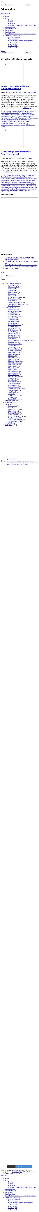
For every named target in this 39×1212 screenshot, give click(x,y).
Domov (7, 16)
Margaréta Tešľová (14, 363)
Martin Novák (12, 368)
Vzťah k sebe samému (15, 419)
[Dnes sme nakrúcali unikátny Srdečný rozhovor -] (19, 560)
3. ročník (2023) (13, 46)
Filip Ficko (11, 338)
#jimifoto (14, 116)
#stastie (11, 123)
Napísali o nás (9, 30)
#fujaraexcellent (5, 114)
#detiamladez (11, 178)
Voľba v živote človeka (11, 268)
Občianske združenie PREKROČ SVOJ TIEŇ (22, 25)
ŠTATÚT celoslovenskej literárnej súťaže (20, 40)
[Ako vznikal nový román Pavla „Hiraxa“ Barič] (19, 809)
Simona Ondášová (13, 382)
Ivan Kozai (11, 288)
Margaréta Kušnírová (14, 361)
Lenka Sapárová (13, 354)
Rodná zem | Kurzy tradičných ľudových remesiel (16, 152)
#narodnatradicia (23, 118)
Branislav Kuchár (13, 321)
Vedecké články (9, 423)
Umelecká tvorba (13, 418)
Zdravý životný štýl (14, 421)
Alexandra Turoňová (14, 316)
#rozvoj (28, 121)
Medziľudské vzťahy (14, 409)
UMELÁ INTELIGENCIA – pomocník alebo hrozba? (21, 265)
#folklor (24, 113)
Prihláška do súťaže (14, 37)
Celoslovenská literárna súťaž (13, 35)
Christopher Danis (13, 287)
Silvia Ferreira (12, 380)
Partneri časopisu (10, 27)
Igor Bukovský (12, 342)
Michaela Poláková (14, 373)
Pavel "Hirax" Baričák (15, 297)
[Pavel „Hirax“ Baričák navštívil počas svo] (19, 779)
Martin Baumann (13, 364)
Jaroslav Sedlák (13, 347)
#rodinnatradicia (13, 121)
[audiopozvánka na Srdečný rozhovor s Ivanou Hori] (19, 523)
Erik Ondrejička (13, 335)
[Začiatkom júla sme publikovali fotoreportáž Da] (19, 576)
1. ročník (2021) (13, 42)
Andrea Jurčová (13, 285)
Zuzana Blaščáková (14, 399)
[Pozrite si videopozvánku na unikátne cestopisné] (19, 544)
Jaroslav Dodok (13, 345)
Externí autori (11, 111)
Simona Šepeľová (13, 383)
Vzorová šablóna (13, 39)
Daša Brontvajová (13, 330)
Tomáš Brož (12, 392)
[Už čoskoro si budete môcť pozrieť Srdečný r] (19, 1056)
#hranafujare (31, 114)
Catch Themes (18, 1173)
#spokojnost (4, 123)
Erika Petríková (13, 337)
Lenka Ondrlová (13, 352)
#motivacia (14, 118)
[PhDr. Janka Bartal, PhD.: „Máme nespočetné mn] (19, 606)
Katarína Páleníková (14, 349)
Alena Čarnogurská (14, 311)
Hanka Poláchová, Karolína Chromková (20, 340)
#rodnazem (21, 121)
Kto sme (10, 20)
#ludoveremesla (5, 118)
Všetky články (14, 113)
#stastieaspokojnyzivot (20, 123)
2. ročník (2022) (13, 44)
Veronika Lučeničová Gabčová (17, 304)
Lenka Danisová (31, 92)
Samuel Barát (12, 378)
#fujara (29, 113)
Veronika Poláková (14, 306)
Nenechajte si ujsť (10, 32)
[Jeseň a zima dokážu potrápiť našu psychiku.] (19, 501)
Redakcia (29, 158)
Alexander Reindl (13, 314)
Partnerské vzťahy (13, 414)
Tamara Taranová (13, 387)
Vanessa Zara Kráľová (15, 395)
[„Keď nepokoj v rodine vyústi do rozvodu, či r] (19, 1106)
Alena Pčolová (12, 313)
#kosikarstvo (29, 182)
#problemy (4, 121)
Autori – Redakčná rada (12, 283)
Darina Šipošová (13, 328)
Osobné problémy (13, 413)
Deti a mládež (11, 175)
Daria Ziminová (13, 326)
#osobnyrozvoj (5, 120)
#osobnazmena (33, 118)
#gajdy (25, 114)
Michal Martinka (13, 295)
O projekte (11, 23)
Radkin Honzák (13, 299)
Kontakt (10, 22)
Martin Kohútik (13, 366)
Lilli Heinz (11, 356)
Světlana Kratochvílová (15, 302)
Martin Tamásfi (12, 369)
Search (3, 51)
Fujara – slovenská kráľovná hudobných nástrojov (15, 87)
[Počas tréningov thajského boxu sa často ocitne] (19, 874)
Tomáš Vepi (11, 394)
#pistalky (22, 185)
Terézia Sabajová (13, 390)
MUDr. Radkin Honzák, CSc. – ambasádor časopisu (20, 34)
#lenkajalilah (29, 116)
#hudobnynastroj (6, 116)
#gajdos (19, 114)
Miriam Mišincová (13, 375)
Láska (10, 407)
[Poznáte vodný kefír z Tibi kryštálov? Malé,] (19, 477)
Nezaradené (8, 402)
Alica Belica (12, 318)
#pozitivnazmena (15, 120)
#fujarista (13, 114)
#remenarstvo (23, 187)
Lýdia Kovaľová (13, 357)
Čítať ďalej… (27, 108)
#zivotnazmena (30, 125)
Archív (3, 276)
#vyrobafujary (15, 125)
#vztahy (23, 125)
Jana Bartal (11, 290)
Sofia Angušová (13, 385)
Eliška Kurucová (13, 333)
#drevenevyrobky (21, 178)
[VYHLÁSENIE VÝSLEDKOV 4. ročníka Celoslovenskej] (19, 704)
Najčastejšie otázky (10, 28)
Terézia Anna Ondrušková (16, 388)
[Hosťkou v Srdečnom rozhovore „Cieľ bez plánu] (19, 908)
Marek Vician (12, 359)
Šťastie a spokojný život (20, 177)
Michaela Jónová (13, 371)
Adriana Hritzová (13, 309)
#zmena (3, 126)
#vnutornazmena (6, 125)
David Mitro (12, 332)
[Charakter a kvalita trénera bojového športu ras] (19, 746)
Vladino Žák (12, 397)
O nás (6, 18)
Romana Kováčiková (14, 376)
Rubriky (27, 111)
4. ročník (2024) (13, 47)
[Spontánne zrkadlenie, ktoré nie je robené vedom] (19, 951)
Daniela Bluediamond (14, 325)
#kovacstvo (4, 184)
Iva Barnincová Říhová (15, 344)
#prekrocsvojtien (26, 120)
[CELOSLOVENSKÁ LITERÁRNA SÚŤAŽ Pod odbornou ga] (19, 839)
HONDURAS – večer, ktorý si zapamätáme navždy (20, 266)
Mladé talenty (12, 411)
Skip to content (5, 13)
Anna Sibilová (12, 319)
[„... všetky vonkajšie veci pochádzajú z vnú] (19, 1145)
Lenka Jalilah (20, 111)
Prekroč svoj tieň (17, 1172)
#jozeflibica (21, 116)
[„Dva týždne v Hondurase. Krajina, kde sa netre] (19, 651)
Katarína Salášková (14, 351)
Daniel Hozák (12, 323)
